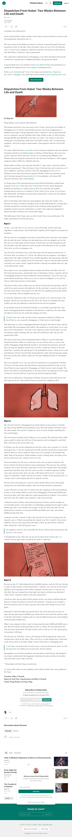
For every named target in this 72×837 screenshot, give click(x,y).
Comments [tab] (8, 731)
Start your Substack (31, 829)
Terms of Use (44, 795)
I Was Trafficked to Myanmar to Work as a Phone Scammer (27, 758)
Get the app (44, 829)
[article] (36, 761)
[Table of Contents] (2, 418)
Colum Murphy (8, 20)
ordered (35, 186)
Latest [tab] (10, 753)
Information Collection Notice (35, 797)
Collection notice (47, 824)
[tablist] (11, 731)
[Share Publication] (50, 3)
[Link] (1, 89)
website (10, 74)
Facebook (17, 72)
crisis (18, 186)
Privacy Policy (49, 797)
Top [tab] (6, 753)
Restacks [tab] (15, 731)
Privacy (35, 824)
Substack (27, 833)
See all (7, 798)
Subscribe (57, 3)
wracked (27, 150)
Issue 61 (6, 760)
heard (8, 365)
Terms (39, 824)
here (50, 72)
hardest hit (32, 176)
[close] (52, 768)
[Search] (46, 3)
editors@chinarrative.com (56, 74)
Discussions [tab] (17, 753)
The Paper (47, 65)
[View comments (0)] (12, 26)
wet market (29, 228)
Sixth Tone (35, 65)
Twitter (27, 72)
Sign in (66, 3)
